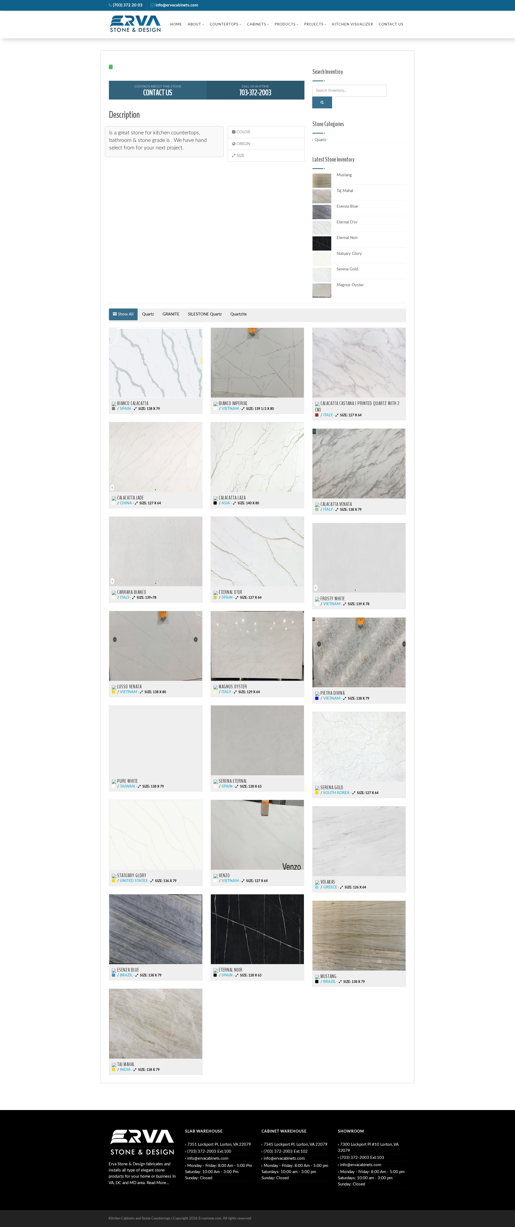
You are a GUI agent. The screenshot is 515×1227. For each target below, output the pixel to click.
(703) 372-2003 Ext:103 (362, 1158)
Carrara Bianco (131, 592)
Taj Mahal (345, 191)
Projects (313, 24)
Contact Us (391, 24)
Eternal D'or (347, 222)
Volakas (327, 882)
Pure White (127, 781)
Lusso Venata (129, 686)
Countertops (224, 24)
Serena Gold (347, 269)
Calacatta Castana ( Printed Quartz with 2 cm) (357, 406)
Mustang (344, 175)
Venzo (224, 875)
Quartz (320, 140)
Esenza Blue (347, 206)
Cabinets (256, 24)
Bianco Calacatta (132, 403)
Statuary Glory (349, 254)
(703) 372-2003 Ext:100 (209, 1151)
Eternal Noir (347, 238)
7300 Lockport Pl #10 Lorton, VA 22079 (368, 1147)
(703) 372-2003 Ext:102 (286, 1151)
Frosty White (332, 598)
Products (285, 24)
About (194, 24)
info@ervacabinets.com (207, 1158)
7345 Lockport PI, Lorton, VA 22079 (296, 1144)
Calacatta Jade (130, 497)
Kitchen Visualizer (352, 24)
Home (176, 24)
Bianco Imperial (233, 403)
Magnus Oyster (350, 285)
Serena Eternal (232, 781)
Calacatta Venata (335, 504)
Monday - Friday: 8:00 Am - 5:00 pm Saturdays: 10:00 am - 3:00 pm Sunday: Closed (295, 1172)
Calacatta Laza (232, 497)
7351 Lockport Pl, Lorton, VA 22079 (219, 1144)
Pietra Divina (332, 693)
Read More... (158, 1183)
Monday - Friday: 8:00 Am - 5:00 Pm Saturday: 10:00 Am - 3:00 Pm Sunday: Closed (218, 1172)
